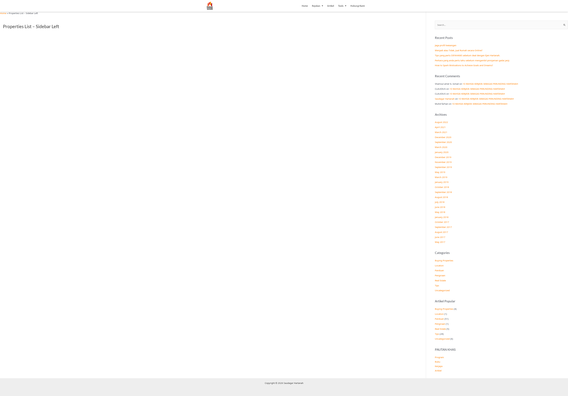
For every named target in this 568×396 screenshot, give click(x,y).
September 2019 (443, 167)
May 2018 (440, 212)
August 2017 (441, 232)
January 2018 (441, 217)
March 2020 (441, 147)
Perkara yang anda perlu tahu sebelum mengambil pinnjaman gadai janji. (472, 60)
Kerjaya (438, 366)
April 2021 (440, 127)
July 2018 (439, 202)
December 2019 (443, 157)
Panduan (439, 270)
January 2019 (441, 182)
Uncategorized (442, 290)
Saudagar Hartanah (445, 98)
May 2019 (440, 172)
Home (305, 5)
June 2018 (440, 207)
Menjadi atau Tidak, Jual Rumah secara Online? (459, 50)
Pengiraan (440, 275)
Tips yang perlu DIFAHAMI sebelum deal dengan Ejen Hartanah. (467, 55)
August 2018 (441, 197)
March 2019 (441, 177)
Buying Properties (444, 260)
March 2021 (441, 132)
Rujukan (316, 5)
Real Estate (440, 280)
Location (439, 265)
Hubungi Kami (357, 5)
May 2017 (440, 241)
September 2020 (443, 142)
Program (439, 357)
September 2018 (443, 192)
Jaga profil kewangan (445, 45)
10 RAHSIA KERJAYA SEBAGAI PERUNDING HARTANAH (490, 83)
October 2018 (442, 187)
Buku (437, 361)
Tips (437, 285)
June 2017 (440, 237)
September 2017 (443, 227)
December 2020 (443, 137)
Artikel (330, 5)
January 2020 (441, 152)
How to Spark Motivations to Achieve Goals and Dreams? (464, 65)
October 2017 (442, 221)
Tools (340, 5)
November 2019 (443, 162)
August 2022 (441, 122)
